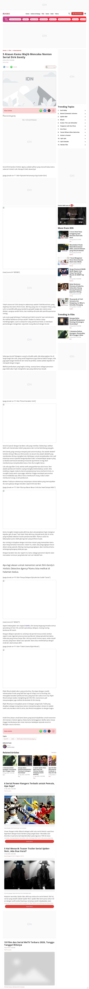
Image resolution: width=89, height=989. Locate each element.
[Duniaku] (6, 13)
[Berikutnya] (56, 762)
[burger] (85, 14)
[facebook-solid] (45, 110)
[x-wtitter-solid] (49, 110)
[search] (69, 14)
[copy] (53, 110)
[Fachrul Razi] (5, 746)
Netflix (27, 626)
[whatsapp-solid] (40, 110)
